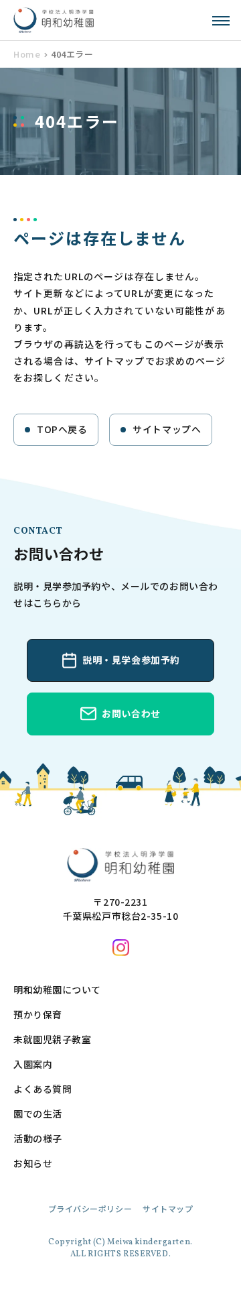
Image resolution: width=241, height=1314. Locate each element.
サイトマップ (168, 1208)
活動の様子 (37, 1138)
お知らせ (32, 1163)
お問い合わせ (131, 713)
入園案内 (32, 1064)
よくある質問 (42, 1088)
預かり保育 (37, 1014)
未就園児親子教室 (52, 1039)
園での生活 (37, 1113)
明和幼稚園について (57, 989)
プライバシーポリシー (90, 1208)
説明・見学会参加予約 (131, 659)
